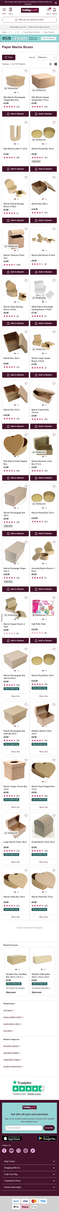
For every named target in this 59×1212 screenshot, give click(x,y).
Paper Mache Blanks (31, 32)
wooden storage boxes (12, 1066)
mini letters (7, 1010)
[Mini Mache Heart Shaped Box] (15, 445)
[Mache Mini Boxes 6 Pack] (43, 239)
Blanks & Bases (18, 32)
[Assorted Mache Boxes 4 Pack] (43, 552)
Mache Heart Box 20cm (42, 897)
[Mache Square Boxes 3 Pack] (15, 608)
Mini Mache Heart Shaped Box (15, 462)
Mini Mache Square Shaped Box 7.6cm (40, 98)
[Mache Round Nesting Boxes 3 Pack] (15, 188)
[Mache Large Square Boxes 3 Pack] (43, 342)
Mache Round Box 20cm (43, 148)
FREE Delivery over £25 (18, 27)
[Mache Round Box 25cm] (43, 497)
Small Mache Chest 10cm (43, 842)
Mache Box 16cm (11, 358)
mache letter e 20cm (11, 1024)
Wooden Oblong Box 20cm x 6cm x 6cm (41, 975)
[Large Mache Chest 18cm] (15, 826)
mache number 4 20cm (12, 1017)
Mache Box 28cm (39, 204)
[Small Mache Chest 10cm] (43, 826)
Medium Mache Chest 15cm (41, 732)
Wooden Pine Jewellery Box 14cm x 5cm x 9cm (16, 975)
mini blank (7, 1031)
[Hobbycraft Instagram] (18, 1150)
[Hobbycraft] (30, 10)
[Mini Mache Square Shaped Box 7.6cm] (43, 81)
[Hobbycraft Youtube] (11, 1150)
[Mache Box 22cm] (15, 394)
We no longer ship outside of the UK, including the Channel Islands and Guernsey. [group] (28, 3)
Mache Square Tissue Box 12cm (15, 787)
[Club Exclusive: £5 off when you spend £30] (29, 38)
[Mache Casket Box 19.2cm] (43, 394)
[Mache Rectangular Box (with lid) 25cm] (15, 715)
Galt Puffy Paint (39, 624)
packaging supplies (11, 1053)
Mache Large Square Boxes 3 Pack (41, 359)
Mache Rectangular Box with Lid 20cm (14, 676)
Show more (11, 992)
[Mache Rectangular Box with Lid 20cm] (15, 659)
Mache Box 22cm (11, 410)
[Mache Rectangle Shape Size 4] (15, 552)
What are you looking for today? (31, 20)
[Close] (56, 3)
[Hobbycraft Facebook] (4, 1150)
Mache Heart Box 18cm (14, 897)
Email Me (49, 1128)
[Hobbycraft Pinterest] (25, 1150)
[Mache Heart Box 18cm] (15, 881)
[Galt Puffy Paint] (43, 608)
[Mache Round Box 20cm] (43, 133)
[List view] (50, 64)
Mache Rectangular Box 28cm (14, 514)
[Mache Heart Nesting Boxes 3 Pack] (15, 291)
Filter (10, 57)
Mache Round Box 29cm (43, 675)
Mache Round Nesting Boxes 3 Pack (14, 205)
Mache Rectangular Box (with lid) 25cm (14, 732)
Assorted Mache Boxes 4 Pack (43, 569)
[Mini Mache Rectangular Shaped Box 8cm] (15, 81)
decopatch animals (10, 1046)
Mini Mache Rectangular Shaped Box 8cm (14, 98)
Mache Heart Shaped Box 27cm (43, 787)
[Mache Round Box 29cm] (43, 659)
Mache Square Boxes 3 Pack (14, 625)
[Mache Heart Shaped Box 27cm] (43, 770)
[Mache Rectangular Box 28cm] (15, 497)
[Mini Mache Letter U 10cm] (15, 133)
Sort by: (32, 57)
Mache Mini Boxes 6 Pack (43, 255)
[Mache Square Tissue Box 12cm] (15, 770)
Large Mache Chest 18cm (15, 842)
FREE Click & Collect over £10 (39, 27)
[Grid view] (55, 64)
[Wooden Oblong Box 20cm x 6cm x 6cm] (42, 959)
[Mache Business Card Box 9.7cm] (43, 445)
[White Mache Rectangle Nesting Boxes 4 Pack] (43, 291)
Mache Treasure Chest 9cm (14, 256)
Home (4, 32)
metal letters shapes (11, 1060)
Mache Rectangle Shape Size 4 (15, 569)
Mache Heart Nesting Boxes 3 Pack (13, 308)
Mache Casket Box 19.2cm (40, 411)
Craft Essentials (12, 32)
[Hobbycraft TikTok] (33, 1150)
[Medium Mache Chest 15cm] (43, 715)
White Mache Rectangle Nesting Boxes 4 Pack (42, 308)
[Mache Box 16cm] (15, 342)
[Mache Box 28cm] (43, 188)
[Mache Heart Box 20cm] (43, 881)
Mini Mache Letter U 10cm (15, 148)
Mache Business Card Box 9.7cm (42, 462)
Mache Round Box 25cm (43, 513)
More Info (15, 696)
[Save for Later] (26, 71)
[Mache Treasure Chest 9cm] (15, 239)
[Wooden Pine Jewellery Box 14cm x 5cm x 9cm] (17, 959)
